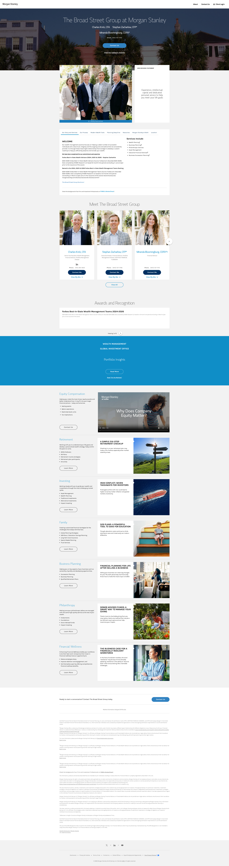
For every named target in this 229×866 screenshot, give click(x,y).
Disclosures (73, 855)
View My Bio (76, 277)
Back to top (62, 740)
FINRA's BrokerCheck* (106, 772)
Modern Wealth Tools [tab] (97, 132)
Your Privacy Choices (150, 855)
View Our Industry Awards (114, 53)
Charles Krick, (101, 27)
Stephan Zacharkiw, (124, 27)
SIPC (123, 861)
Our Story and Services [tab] (69, 132)
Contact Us (114, 45)
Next (169, 241)
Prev (59, 241)
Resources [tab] (126, 132)
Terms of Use (96, 855)
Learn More (70, 468)
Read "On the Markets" (114, 377)
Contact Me (77, 272)
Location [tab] (154, 132)
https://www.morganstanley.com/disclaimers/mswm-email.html (77, 784)
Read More (116, 371)
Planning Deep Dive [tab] (113, 132)
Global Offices (116, 855)
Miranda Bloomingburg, (115, 32)
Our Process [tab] (84, 132)
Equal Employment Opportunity (132, 855)
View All (114, 285)
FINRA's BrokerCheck (107, 191)
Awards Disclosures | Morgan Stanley (69, 831)
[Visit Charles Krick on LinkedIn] (77, 265)
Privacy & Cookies (85, 855)
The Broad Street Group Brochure (73, 182)
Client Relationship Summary (105, 738)
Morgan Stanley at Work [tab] (140, 132)
